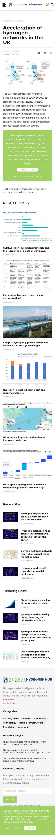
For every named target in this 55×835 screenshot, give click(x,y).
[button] (39, 53)
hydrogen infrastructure (22, 188)
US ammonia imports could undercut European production (24, 439)
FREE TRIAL (27, 169)
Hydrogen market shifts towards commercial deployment (34, 571)
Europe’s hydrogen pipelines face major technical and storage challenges (25, 344)
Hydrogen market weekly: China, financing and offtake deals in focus (35, 617)
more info (9, 703)
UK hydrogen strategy (26, 192)
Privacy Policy (36, 805)
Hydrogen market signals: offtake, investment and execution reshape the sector (35, 535)
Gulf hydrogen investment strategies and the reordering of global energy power (26, 249)
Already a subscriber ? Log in (27, 176)
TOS (25, 805)
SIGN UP (10, 799)
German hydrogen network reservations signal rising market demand (36, 554)
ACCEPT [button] (30, 828)
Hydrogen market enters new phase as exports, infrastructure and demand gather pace (36, 636)
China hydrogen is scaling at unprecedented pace (35, 602)
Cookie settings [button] (13, 828)
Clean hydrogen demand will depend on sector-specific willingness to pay (35, 654)
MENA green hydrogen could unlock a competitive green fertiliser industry (24, 486)
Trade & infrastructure (13, 21)
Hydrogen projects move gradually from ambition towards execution (34, 516)
